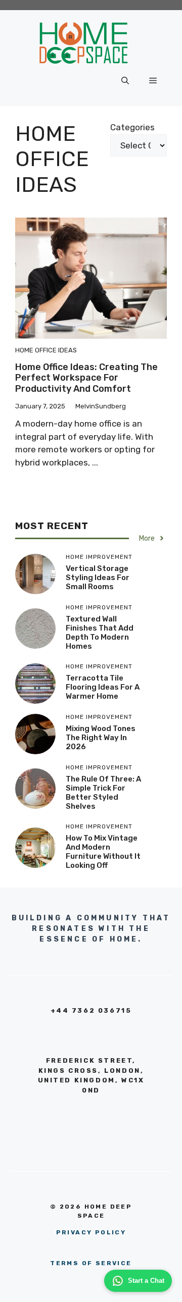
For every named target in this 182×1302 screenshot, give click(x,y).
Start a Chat (146, 1280)
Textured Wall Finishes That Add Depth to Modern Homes (99, 632)
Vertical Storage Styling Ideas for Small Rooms (97, 577)
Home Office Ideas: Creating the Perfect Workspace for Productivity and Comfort (86, 377)
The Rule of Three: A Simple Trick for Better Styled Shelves (103, 792)
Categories (132, 127)
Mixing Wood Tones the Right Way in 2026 (100, 737)
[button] (125, 81)
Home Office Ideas (46, 350)
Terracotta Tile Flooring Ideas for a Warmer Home (103, 687)
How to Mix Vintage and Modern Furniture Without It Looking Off (103, 852)
